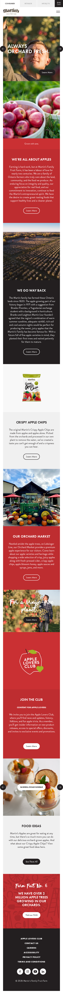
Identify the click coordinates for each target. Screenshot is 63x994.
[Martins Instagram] (28, 971)
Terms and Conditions (31, 961)
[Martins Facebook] (20, 971)
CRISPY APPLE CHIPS (31, 422)
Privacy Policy (32, 957)
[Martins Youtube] (35, 971)
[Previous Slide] (3, 49)
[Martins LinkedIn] (43, 971)
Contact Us (31, 943)
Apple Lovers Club (31, 938)
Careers (31, 947)
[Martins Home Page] (11, 11)
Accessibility (31, 952)
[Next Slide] (60, 49)
